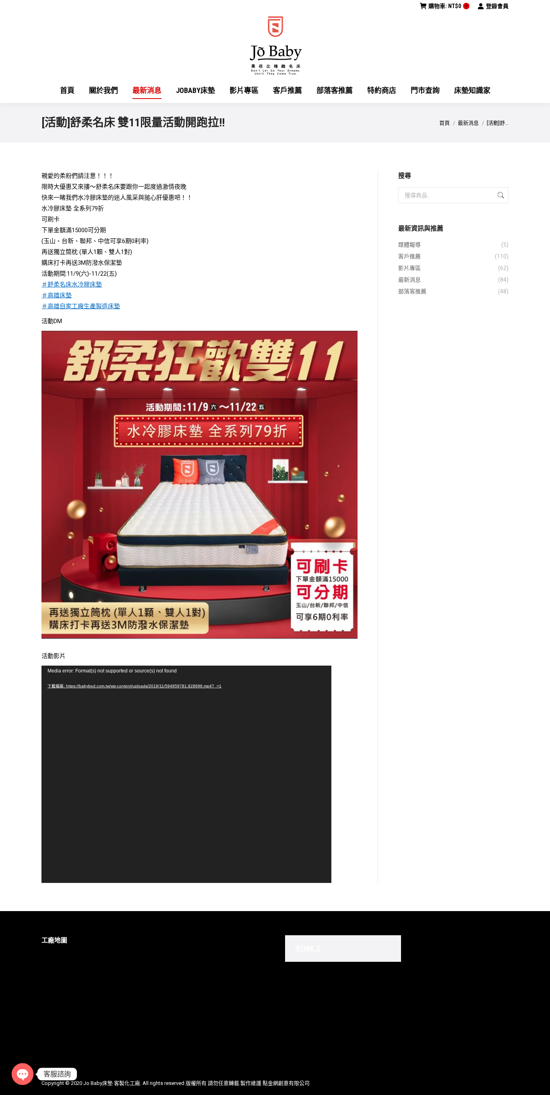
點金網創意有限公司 (286, 1083)
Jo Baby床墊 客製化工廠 (111, 1083)
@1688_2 (307, 948)
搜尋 (500, 195)
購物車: (447, 6)
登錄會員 (497, 6)
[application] (186, 774)
